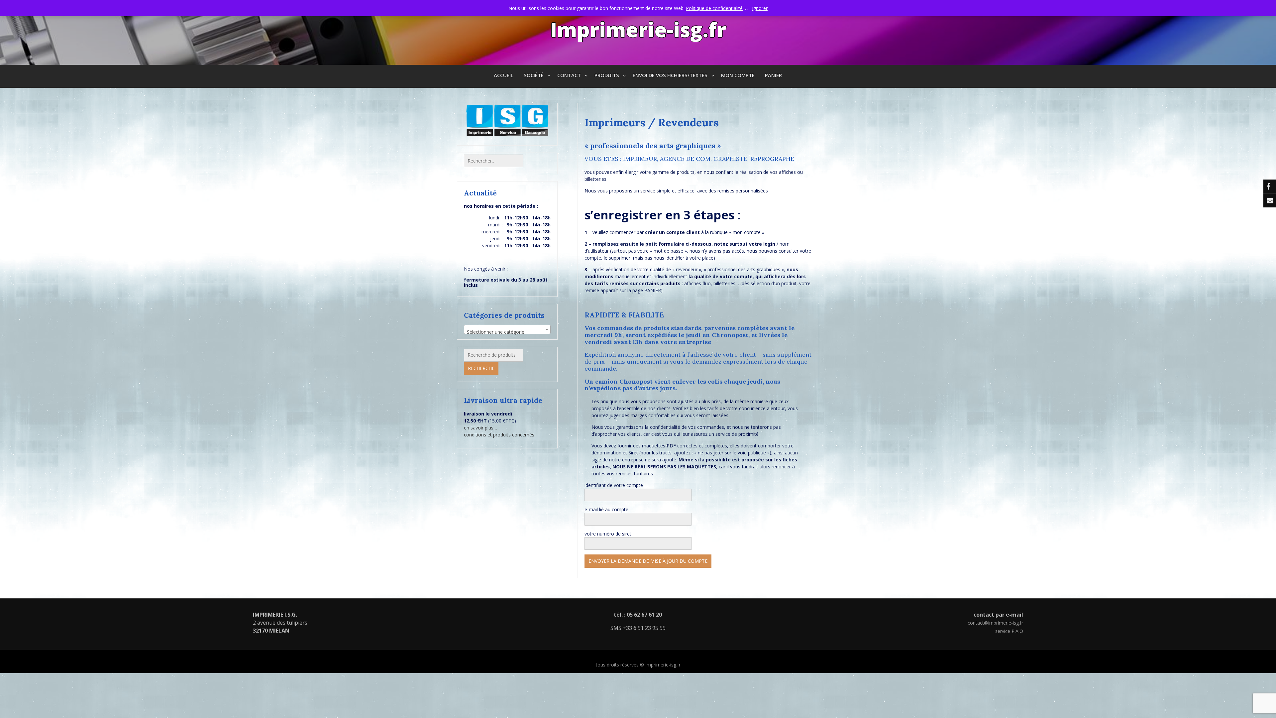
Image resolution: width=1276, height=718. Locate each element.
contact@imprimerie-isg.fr (995, 623)
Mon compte (738, 75)
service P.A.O (1009, 631)
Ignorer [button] (760, 8)
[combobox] (507, 329)
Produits (606, 75)
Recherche (481, 368)
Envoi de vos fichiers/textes (670, 75)
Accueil (503, 75)
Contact (569, 75)
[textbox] (507, 332)
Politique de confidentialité (714, 8)
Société (534, 75)
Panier (773, 75)
